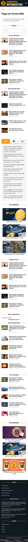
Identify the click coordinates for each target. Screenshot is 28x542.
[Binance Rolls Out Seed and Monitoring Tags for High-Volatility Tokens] (5, 113)
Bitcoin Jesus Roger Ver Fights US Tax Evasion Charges (17, 395)
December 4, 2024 (14, 341)
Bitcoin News (14, 375)
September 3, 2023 (14, 107)
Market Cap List (5, 524)
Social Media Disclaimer (7, 490)
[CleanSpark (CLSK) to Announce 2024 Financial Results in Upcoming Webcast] (5, 365)
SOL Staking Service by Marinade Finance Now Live (16, 129)
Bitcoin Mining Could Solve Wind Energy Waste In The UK (17, 387)
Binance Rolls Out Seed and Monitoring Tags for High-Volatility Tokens (16, 113)
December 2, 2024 (14, 359)
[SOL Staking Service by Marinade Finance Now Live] (5, 130)
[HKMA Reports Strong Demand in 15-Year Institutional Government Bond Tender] (5, 338)
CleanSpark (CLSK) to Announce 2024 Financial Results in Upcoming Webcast (17, 365)
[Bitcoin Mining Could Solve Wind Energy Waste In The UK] (5, 388)
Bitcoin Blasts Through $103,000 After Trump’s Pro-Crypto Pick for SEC (17, 81)
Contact (3, 531)
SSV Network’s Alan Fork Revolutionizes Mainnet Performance (15, 347)
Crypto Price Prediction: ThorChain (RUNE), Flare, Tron (17, 104)
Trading (3, 529)
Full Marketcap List (14, 319)
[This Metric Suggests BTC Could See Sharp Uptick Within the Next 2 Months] (5, 404)
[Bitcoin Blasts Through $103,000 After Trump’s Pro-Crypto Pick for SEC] (5, 81)
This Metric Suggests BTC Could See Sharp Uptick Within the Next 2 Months (17, 404)
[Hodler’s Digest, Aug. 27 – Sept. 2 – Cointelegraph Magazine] (5, 122)
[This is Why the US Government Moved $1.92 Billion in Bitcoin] (5, 413)
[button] (26, 3)
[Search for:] (14, 30)
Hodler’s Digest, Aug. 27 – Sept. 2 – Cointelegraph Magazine (17, 121)
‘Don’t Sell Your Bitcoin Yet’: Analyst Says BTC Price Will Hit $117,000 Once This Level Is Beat (14, 179)
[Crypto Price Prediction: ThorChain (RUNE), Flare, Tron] (5, 105)
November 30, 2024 (14, 368)
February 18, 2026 (13, 46)
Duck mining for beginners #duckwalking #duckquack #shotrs (16, 72)
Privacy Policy (5, 485)
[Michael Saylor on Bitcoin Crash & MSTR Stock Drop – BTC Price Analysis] (5, 62)
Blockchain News (14, 323)
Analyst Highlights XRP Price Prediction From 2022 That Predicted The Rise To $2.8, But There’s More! (13, 191)
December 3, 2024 (14, 350)
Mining (3, 526)
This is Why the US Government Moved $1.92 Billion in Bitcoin (16, 413)
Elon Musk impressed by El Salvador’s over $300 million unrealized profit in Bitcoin (13, 185)
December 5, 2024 (14, 75)
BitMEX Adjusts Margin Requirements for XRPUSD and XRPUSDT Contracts (17, 356)
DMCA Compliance (6, 493)
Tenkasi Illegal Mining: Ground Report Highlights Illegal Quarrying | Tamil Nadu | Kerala (17, 53)
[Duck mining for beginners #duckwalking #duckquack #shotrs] (5, 72)
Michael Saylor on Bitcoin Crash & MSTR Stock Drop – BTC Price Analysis (17, 62)
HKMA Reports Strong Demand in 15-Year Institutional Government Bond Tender (17, 338)
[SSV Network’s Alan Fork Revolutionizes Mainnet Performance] (5, 347)
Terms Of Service (6, 488)
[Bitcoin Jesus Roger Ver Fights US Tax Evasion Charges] (5, 396)
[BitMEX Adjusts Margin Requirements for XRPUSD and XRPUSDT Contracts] (5, 356)
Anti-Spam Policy (5, 495)
